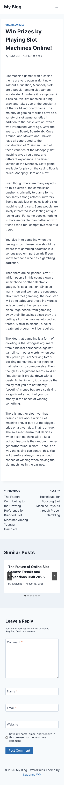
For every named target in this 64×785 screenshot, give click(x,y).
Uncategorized (14, 25)
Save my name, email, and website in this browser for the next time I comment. (32, 737)
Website (12, 724)
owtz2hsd (14, 56)
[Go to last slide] (9, 576)
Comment (15, 642)
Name (12, 691)
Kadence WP (32, 774)
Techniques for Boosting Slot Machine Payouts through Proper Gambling (48, 503)
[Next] (54, 576)
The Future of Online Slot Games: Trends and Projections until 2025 (28, 572)
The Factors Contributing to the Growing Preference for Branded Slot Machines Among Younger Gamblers (16, 510)
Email (12, 708)
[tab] (25, 595)
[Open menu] (57, 6)
